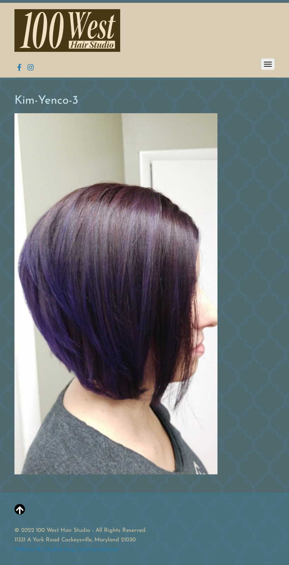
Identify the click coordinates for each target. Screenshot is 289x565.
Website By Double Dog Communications (66, 549)
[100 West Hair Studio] (67, 49)
